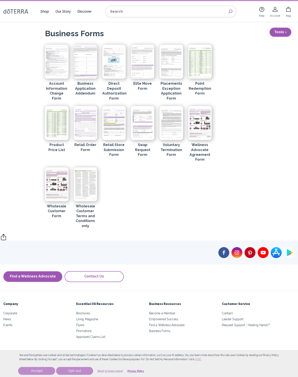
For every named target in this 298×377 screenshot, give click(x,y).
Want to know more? (110, 371)
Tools (279, 32)
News (7, 319)
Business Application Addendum (85, 88)
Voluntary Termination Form (171, 150)
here (198, 359)
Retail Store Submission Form (114, 150)
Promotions (84, 331)
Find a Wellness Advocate (33, 276)
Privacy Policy (135, 371)
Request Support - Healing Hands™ (246, 325)
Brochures (83, 313)
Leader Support (232, 319)
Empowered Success (163, 319)
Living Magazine (87, 319)
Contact (227, 313)
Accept (37, 371)
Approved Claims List (90, 337)
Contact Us (94, 276)
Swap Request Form (142, 150)
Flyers (80, 325)
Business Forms (159, 331)
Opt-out (74, 371)
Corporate (10, 313)
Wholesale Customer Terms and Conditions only (85, 216)
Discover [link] (84, 11)
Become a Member (162, 313)
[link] (261, 11)
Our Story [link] (63, 11)
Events (7, 325)
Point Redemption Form (200, 88)
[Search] (230, 11)
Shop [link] (44, 11)
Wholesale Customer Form (56, 211)
